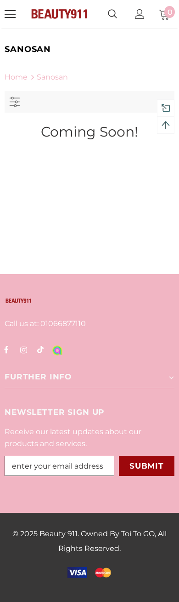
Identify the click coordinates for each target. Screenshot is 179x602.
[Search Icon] (112, 14)
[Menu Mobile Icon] (10, 14)
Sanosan (52, 77)
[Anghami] (57, 349)
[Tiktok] (40, 349)
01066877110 (62, 323)
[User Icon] (140, 14)
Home (16, 77)
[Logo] (59, 14)
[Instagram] (23, 349)
